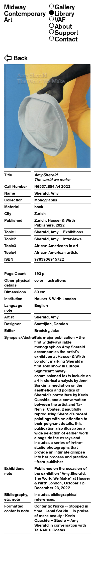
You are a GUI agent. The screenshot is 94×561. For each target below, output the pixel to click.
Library (64, 13)
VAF (60, 20)
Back (21, 58)
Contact (66, 39)
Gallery (65, 7)
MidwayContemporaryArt (25, 13)
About (63, 26)
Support (66, 32)
